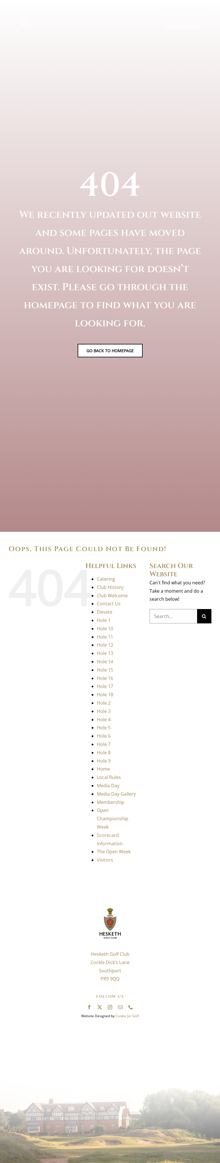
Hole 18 (105, 694)
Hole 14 (105, 661)
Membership (110, 802)
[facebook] (89, 1007)
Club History (110, 587)
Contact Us (109, 603)
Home (103, 769)
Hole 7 (104, 744)
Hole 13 (105, 653)
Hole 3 (104, 711)
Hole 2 (104, 703)
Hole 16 (105, 678)
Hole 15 (105, 670)
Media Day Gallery (116, 794)
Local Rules (109, 777)
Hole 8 (104, 752)
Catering (106, 579)
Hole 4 (104, 719)
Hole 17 (105, 686)
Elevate (104, 612)
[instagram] (110, 1007)
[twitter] (99, 1007)
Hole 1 (104, 620)
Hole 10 (105, 628)
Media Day (108, 785)
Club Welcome (112, 595)
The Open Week (114, 851)
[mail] (120, 1007)
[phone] (130, 1007)
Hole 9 (104, 761)
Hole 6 (104, 736)
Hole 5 (104, 727)
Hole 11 (105, 637)
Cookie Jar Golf (127, 1015)
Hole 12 (105, 645)
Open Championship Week (112, 818)
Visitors (105, 860)
